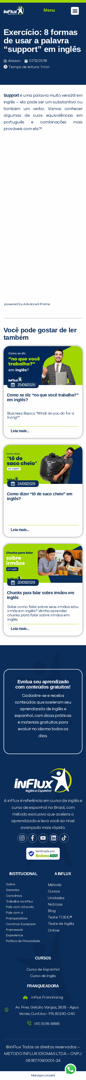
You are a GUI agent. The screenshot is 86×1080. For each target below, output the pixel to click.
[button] (75, 11)
